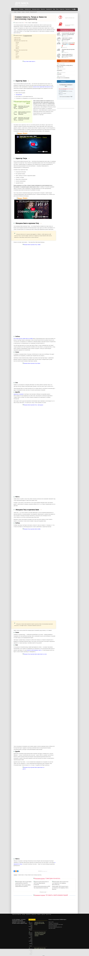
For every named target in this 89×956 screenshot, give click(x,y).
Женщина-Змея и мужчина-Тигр (20, 40)
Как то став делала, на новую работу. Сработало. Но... (65, 66)
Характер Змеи (17, 37)
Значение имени (36, 9)
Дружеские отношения (18, 394)
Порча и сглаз (48, 914)
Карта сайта (51, 921)
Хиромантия (49, 9)
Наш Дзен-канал (52, 928)
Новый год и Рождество (16, 914)
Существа (62, 9)
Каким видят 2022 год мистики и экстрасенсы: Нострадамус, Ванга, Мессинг (60, 888)
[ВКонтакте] (14, 871)
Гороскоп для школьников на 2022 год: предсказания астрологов (42, 887)
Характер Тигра (17, 39)
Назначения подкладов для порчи (56, 924)
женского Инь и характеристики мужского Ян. (42, 86)
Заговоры (21, 9)
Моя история (68, 23)
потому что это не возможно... (63, 77)
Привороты (68, 9)
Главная (15, 874)
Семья (17, 43)
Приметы (16, 9)
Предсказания (33, 11)
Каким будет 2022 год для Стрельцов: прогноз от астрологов (23, 107)
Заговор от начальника (53, 923)
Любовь (17, 42)
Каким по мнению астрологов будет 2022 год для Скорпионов (24, 113)
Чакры (22, 11)
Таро (54, 9)
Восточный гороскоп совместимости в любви (23, 338)
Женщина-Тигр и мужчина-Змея (20, 50)
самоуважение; (19, 94)
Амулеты (43, 9)
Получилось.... (60, 70)
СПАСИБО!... (59, 74)
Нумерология (28, 9)
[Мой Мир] (17, 871)
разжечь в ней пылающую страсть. (34, 650)
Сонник (27, 11)
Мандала (74, 9)
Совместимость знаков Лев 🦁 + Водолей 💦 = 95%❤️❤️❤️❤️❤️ (68, 44)
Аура (15, 11)
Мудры (18, 11)
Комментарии (34, 22)
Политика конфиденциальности (55, 927)
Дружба (17, 46)
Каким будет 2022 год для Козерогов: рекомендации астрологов (23, 119)
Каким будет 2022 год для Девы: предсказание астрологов (23, 885)
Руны (57, 9)
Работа (17, 48)
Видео (29, 22)
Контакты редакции (53, 925)
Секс (17, 45)
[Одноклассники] (16, 871)
